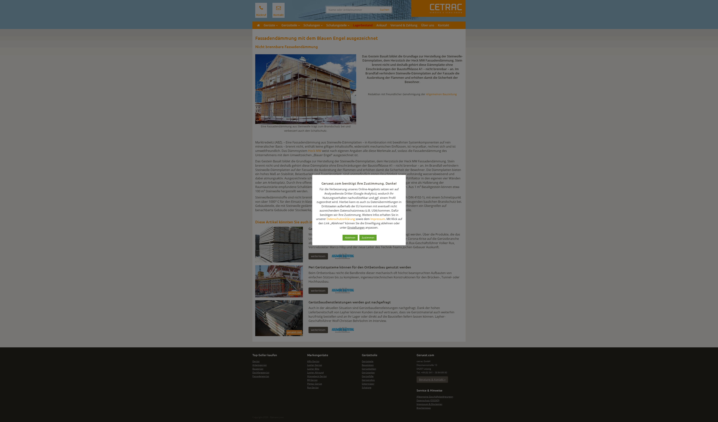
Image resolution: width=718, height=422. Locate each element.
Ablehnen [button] (350, 237)
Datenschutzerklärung (341, 219)
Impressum (377, 219)
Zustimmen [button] (368, 237)
